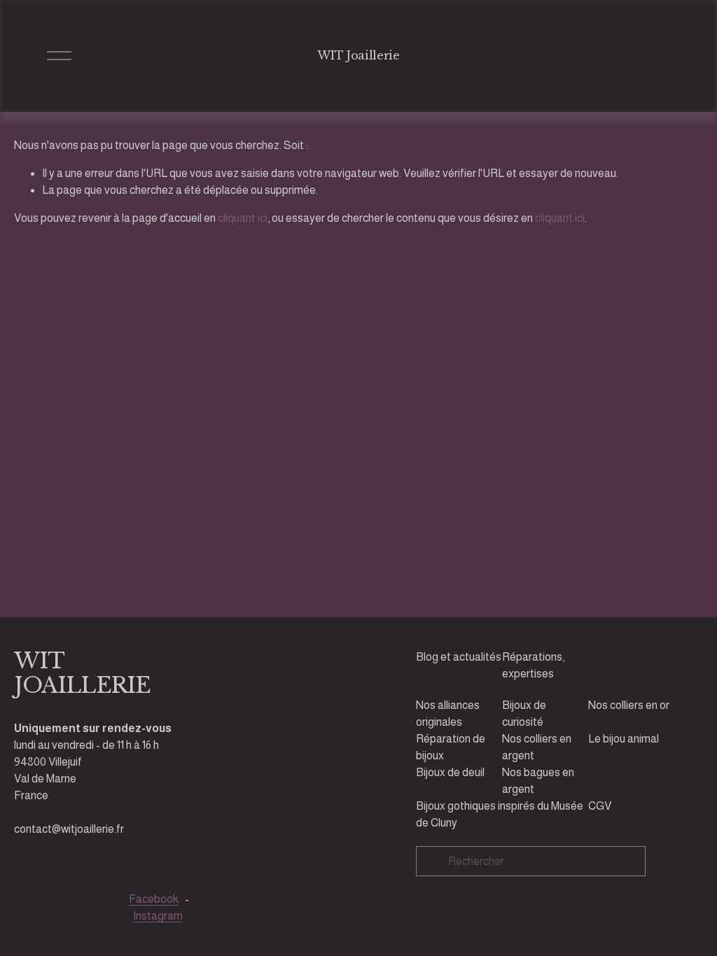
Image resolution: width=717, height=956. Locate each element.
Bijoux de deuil (450, 772)
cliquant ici (242, 218)
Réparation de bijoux (450, 747)
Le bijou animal (623, 739)
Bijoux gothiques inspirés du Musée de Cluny (499, 814)
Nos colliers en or (628, 705)
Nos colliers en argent (536, 747)
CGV (599, 806)
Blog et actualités (458, 657)
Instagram (158, 916)
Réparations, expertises (533, 665)
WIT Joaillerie (358, 55)
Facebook (154, 899)
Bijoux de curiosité (524, 713)
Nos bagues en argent (538, 780)
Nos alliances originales (448, 713)
